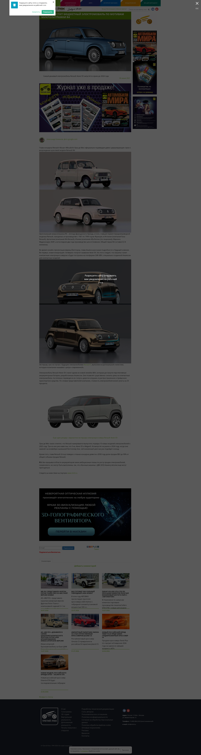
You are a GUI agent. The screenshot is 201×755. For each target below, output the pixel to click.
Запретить (36, 12)
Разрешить (47, 12)
